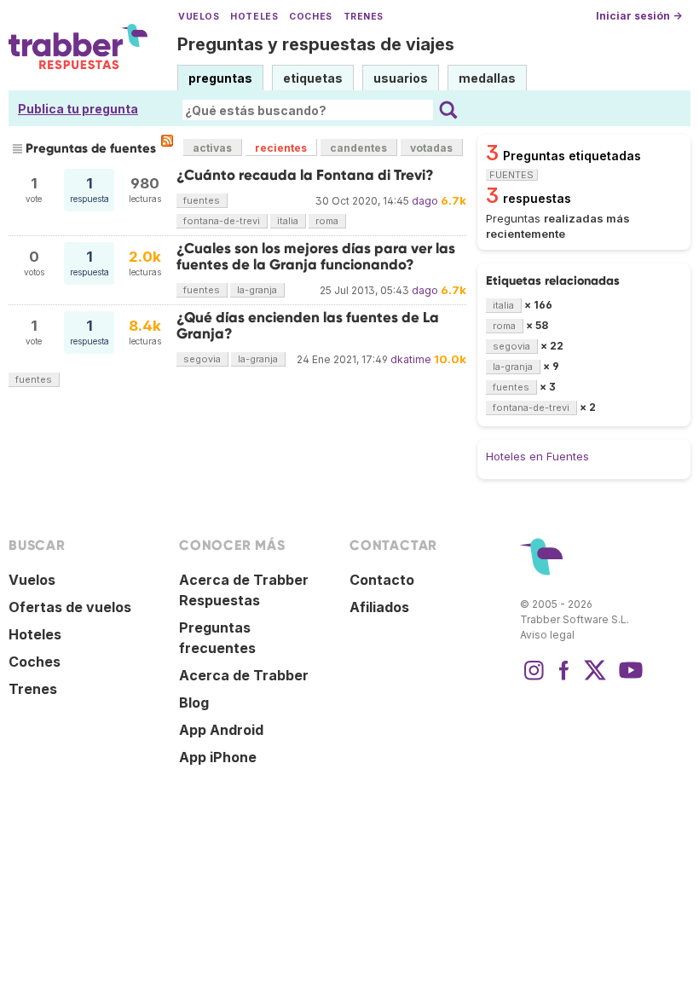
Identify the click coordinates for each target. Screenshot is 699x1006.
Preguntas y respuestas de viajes (315, 44)
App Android (221, 729)
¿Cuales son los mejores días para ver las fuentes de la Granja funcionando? (315, 256)
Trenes (364, 16)
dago (425, 200)
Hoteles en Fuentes (537, 456)
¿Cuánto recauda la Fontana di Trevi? (305, 175)
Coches (310, 16)
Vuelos (198, 16)
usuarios (400, 78)
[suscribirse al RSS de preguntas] (167, 141)
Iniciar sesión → (639, 15)
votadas (431, 148)
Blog (194, 702)
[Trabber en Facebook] (564, 678)
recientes (281, 148)
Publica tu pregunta (78, 108)
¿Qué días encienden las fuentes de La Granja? (307, 325)
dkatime (410, 359)
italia (287, 221)
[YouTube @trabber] (628, 678)
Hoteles (254, 16)
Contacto (382, 579)
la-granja (257, 290)
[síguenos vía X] (595, 678)
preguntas (220, 78)
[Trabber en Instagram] (533, 678)
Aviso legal (547, 634)
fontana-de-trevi (221, 221)
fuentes (201, 200)
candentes (358, 148)
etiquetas (313, 78)
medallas (487, 78)
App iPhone (218, 757)
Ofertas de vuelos (70, 607)
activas (212, 148)
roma (326, 221)
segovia (202, 359)
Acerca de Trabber (244, 675)
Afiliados (379, 607)
